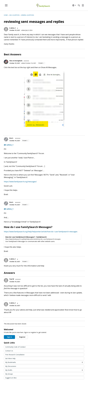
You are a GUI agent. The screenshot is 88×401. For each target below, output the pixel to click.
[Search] (79, 5)
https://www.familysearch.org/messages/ (20, 181)
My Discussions (10, 366)
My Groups (9, 374)
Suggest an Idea (10, 378)
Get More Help (10, 358)
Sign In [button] (9, 337)
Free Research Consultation (14, 355)
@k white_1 (8, 145)
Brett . (11, 138)
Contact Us (9, 351)
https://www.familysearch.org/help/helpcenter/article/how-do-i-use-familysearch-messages (40, 231)
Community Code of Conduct (15, 347)
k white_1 (12, 28)
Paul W (11, 279)
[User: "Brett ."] (6, 139)
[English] (43, 5)
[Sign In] (83, 5)
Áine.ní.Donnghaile (15, 61)
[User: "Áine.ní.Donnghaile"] (6, 62)
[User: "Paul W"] (6, 280)
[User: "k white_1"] (6, 29)
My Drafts (44, 370)
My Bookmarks (44, 362)
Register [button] (22, 337)
